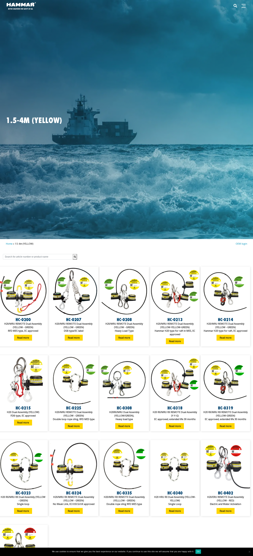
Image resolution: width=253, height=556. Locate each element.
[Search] (75, 257)
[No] (249, 551)
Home (9, 243)
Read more (23, 337)
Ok (198, 551)
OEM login (241, 243)
